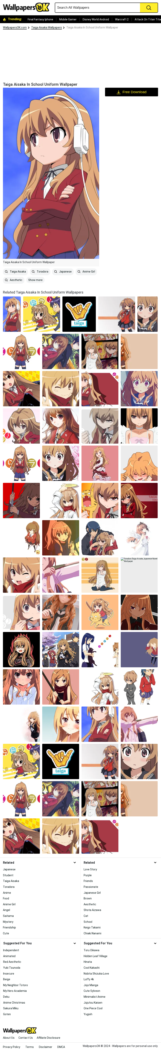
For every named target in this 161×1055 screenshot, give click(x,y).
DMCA (61, 1047)
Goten (7, 1014)
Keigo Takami (92, 927)
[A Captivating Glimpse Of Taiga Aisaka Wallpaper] (21, 724)
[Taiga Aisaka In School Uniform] (12, 314)
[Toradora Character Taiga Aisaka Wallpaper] (21, 388)
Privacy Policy (11, 1047)
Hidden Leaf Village (95, 956)
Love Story (90, 869)
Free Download (134, 92)
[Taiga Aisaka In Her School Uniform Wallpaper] (139, 687)
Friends (88, 881)
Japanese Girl (92, 892)
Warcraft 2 (122, 19)
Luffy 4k (89, 979)
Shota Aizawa (92, 910)
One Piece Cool (93, 1008)
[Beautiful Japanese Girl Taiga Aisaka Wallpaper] (60, 426)
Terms (29, 1047)
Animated (9, 956)
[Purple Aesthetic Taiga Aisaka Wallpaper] (139, 649)
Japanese (65, 271)
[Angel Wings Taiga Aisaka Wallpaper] (139, 537)
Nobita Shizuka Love (96, 973)
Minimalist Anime (94, 996)
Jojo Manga (91, 985)
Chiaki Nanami (92, 933)
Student (8, 875)
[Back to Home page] (28, 7)
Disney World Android (96, 19)
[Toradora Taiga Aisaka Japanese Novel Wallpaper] (139, 575)
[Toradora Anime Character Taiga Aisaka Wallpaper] (60, 388)
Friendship (9, 927)
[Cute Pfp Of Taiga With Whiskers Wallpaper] (60, 537)
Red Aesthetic (12, 961)
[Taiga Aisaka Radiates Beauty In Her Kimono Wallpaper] (147, 314)
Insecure (8, 973)
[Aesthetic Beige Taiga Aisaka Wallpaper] (139, 351)
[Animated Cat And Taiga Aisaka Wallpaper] (99, 612)
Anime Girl (88, 271)
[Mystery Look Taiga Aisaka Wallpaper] (139, 612)
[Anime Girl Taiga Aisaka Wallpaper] (139, 388)
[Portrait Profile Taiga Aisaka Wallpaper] (21, 687)
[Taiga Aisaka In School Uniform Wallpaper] (99, 724)
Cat (86, 915)
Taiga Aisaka (17, 271)
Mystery (8, 921)
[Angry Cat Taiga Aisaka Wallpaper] (99, 500)
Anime (7, 892)
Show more (35, 280)
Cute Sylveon (92, 990)
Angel (6, 910)
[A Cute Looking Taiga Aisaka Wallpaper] (99, 687)
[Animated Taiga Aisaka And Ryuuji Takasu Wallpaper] (41, 314)
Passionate (91, 886)
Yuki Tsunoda (11, 967)
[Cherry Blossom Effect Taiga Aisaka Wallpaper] (60, 463)
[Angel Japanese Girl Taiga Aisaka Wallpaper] (60, 500)
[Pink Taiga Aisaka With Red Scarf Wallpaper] (60, 687)
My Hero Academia (15, 990)
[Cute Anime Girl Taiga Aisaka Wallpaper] (60, 612)
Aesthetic (15, 280)
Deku (6, 996)
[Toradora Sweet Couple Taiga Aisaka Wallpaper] (99, 537)
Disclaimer (45, 1047)
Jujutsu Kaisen (93, 1002)
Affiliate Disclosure (48, 1037)
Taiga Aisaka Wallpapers (46, 27)
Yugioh (88, 1014)
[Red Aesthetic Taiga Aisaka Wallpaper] (139, 500)
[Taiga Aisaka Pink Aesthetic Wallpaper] (99, 463)
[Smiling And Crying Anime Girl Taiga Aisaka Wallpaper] (60, 724)
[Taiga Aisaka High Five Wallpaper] (99, 575)
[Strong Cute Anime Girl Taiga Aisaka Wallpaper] (21, 463)
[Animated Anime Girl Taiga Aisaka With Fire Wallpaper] (21, 649)
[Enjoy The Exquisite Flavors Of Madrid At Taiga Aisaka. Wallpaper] (79, 314)
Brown (88, 898)
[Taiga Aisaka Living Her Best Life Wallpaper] (99, 351)
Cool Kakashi (92, 967)
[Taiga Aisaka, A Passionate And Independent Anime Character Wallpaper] (139, 463)
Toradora (42, 271)
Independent (11, 950)
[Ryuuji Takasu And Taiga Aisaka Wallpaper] (60, 351)
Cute (6, 933)
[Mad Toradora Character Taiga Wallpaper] (99, 426)
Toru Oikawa (91, 950)
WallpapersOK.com (15, 27)
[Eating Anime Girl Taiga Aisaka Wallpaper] (21, 612)
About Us (9, 1037)
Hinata (88, 961)
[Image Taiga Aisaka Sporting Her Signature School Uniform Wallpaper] (21, 575)
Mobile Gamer (68, 19)
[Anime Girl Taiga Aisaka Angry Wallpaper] (21, 426)
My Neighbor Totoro (15, 985)
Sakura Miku (10, 1008)
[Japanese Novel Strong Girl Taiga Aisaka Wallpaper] (21, 500)
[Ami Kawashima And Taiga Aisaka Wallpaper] (99, 649)
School (88, 921)
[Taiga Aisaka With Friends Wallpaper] (60, 649)
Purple (88, 875)
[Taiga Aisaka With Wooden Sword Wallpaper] (116, 314)
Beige (6, 979)
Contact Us (25, 1037)
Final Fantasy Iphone (40, 19)
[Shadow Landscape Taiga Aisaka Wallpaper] (21, 537)
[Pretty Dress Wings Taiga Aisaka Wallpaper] (139, 426)
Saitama (8, 915)
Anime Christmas (14, 1002)
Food (6, 898)
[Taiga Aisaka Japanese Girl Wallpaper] (139, 724)
